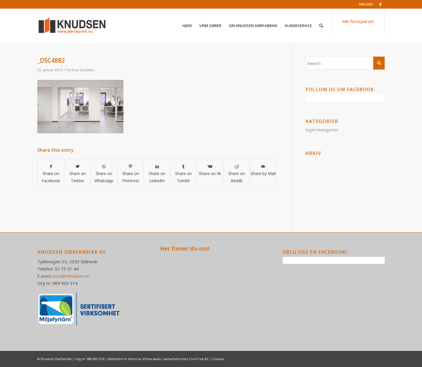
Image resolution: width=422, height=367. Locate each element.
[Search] (321, 26)
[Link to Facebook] (380, 4)
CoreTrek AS (198, 359)
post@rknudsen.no (71, 276)
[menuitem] (187, 26)
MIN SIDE (366, 4)
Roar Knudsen (82, 70)
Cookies (218, 359)
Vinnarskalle (151, 359)
